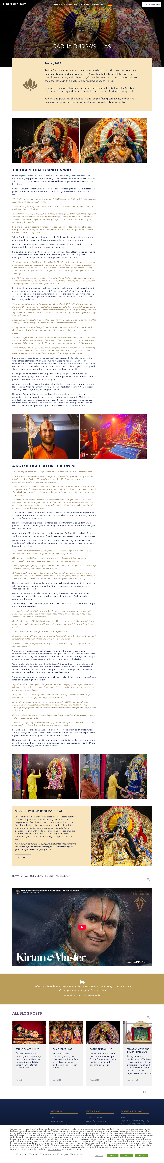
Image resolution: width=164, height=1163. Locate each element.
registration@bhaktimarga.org (135, 1120)
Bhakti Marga (56, 1121)
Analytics (64, 1154)
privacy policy (54, 1149)
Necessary (23, 1154)
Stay (50, 5)
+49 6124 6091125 (136, 1124)
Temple (94, 5)
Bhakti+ (53, 1117)
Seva (102, 5)
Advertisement (49, 1154)
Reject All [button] (141, 1155)
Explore (67, 5)
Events (57, 5)
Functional (77, 1154)
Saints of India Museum (97, 1121)
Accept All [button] (126, 1155)
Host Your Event (81, 5)
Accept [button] (113, 1155)
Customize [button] (99, 1155)
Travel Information (94, 1117)
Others (34, 1154)
